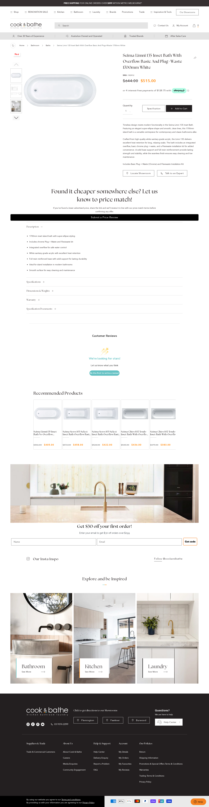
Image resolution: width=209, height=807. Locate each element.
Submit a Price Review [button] (104, 217)
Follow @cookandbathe (168, 559)
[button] (16, 117)
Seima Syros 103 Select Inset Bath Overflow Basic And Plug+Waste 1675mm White (76, 433)
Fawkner (115, 720)
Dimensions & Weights (38, 290)
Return (142, 752)
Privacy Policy (145, 781)
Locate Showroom (141, 173)
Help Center (170, 722)
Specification (154, 108)
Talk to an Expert (174, 173)
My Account (182, 25)
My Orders (124, 758)
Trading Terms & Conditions (151, 776)
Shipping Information (148, 758)
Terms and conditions (70, 799)
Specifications (33, 281)
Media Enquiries (70, 764)
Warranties (144, 770)
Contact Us (162, 25)
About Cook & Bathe (72, 752)
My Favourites (125, 764)
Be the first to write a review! (104, 373)
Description (32, 226)
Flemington (87, 720)
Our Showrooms (187, 12)
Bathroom (35, 45)
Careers (66, 758)
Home (21, 45)
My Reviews (124, 770)
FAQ (96, 770)
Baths (48, 45)
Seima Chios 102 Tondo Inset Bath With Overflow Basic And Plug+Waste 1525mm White (163, 433)
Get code (190, 541)
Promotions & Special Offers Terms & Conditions (161, 764)
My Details (123, 752)
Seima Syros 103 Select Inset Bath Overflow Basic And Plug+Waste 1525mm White (106, 433)
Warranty (31, 299)
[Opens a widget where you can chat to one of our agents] (198, 802)
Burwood (141, 720)
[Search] (59, 25)
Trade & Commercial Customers (40, 752)
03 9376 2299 (61, 724)
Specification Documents (39, 308)
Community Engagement (74, 770)
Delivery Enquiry (101, 758)
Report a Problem (101, 764)
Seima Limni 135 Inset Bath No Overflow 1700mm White (45, 433)
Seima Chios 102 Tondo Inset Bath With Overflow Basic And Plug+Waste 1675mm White (134, 433)
